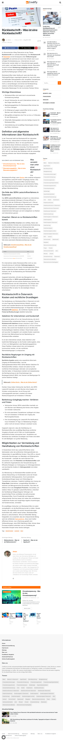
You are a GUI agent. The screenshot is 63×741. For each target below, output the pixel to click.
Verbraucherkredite (48, 250)
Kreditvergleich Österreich (50, 222)
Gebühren (15, 310)
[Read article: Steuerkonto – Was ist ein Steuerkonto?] (32, 615)
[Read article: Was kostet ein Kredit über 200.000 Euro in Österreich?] (46, 138)
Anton (9, 40)
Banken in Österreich (53, 162)
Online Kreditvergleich (8, 659)
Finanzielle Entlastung (49, 177)
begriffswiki (9, 531)
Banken (22, 177)
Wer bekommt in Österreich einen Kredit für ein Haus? (55, 130)
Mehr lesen (28, 608)
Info (45, 199)
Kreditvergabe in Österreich (51, 216)
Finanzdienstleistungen (50, 174)
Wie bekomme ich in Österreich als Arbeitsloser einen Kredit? (54, 55)
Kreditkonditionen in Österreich (52, 205)
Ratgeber (46, 242)
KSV (45, 236)
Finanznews (47, 96)
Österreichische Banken (50, 259)
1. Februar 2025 (18, 40)
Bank (14, 258)
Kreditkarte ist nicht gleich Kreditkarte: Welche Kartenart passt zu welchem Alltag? (55, 148)
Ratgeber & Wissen (49, 103)
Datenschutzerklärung (8, 645)
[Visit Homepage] (31, 2)
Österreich (6, 57)
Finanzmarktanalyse (49, 188)
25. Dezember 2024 (55, 141)
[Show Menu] (3, 2)
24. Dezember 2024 (55, 133)
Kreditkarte (56, 199)
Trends (50, 248)
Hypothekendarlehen (49, 194)
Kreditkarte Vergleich (8, 654)
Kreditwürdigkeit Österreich (51, 233)
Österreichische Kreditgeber (51, 262)
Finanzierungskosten (49, 180)
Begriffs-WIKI (27, 40)
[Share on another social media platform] (39, 48)
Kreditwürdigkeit (48, 228)
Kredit (49, 199)
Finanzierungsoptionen (50, 185)
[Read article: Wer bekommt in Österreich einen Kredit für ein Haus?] (46, 129)
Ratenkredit (55, 239)
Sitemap (4, 650)
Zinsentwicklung (48, 256)
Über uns (4, 652)
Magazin (45, 99)
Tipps (45, 248)
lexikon (17, 531)
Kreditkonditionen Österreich (51, 208)
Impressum (5, 648)
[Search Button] (60, 2)
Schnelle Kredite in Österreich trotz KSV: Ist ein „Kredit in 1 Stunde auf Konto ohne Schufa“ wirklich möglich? (53, 45)
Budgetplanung (48, 171)
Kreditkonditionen (48, 202)
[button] (3, 737)
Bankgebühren (19, 519)
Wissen (45, 253)
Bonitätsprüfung (48, 168)
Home (3, 643)
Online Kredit (47, 239)
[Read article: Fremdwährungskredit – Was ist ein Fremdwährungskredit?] (46, 121)
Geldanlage (46, 191)
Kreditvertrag (47, 225)
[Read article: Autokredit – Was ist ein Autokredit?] (46, 114)
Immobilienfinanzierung (50, 196)
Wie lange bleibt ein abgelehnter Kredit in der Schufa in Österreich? (53, 73)
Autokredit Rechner (7, 656)
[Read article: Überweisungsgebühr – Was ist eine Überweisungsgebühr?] (5, 615)
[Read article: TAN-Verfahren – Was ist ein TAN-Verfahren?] (19, 615)
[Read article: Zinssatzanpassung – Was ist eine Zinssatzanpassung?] (11, 597)
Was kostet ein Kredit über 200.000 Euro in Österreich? (55, 138)
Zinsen (51, 253)
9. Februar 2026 (54, 153)
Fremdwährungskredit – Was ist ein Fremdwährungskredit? (56, 121)
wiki (22, 531)
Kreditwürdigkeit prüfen (50, 231)
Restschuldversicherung (50, 245)
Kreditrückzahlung (48, 214)
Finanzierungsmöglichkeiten (51, 182)
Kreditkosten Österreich (50, 211)
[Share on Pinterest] (36, 48)
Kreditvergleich (48, 219)
